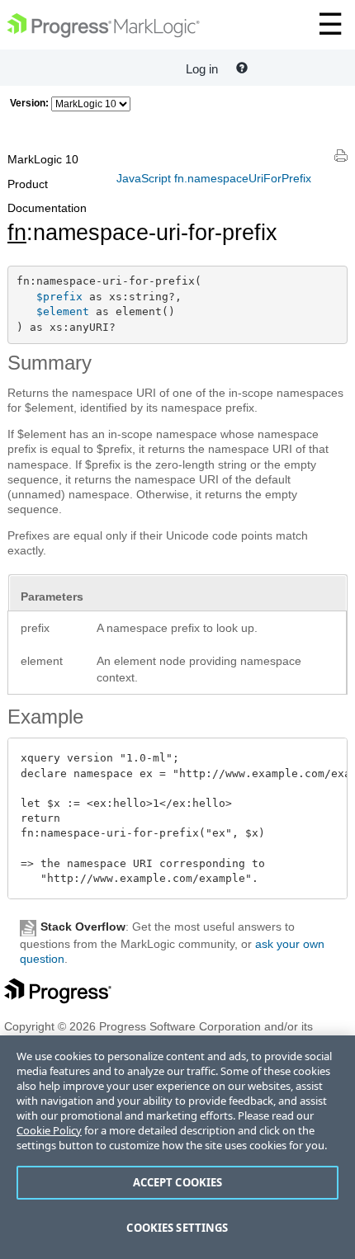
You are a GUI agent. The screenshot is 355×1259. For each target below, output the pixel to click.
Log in (202, 69)
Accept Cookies (178, 1182)
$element (62, 311)
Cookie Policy (49, 1130)
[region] (177, 1147)
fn (16, 232)
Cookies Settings (177, 1227)
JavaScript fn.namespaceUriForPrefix (213, 178)
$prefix (59, 296)
